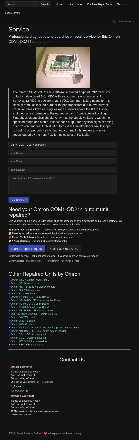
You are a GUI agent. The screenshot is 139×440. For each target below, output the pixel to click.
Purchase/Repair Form (99, 4)
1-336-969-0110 (125, 21)
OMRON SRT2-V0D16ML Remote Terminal (34, 314)
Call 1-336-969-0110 (64, 248)
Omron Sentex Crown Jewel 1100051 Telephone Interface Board (45, 327)
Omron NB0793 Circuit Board (26, 290)
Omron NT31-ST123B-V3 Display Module (33, 286)
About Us (122, 4)
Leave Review (12, 12)
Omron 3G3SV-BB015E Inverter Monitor (32, 310)
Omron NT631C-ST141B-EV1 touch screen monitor (38, 331)
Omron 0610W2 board (23, 317)
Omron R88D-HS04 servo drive (27, 344)
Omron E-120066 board (23, 293)
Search (45, 4)
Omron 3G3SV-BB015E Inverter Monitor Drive (35, 300)
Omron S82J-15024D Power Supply (30, 279)
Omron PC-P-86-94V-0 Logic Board (30, 296)
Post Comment (19, 200)
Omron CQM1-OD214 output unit (28, 334)
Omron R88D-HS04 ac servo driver (29, 341)
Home (59, 4)
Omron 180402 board (22, 324)
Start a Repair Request (27, 248)
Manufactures (74, 4)
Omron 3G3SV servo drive (25, 283)
